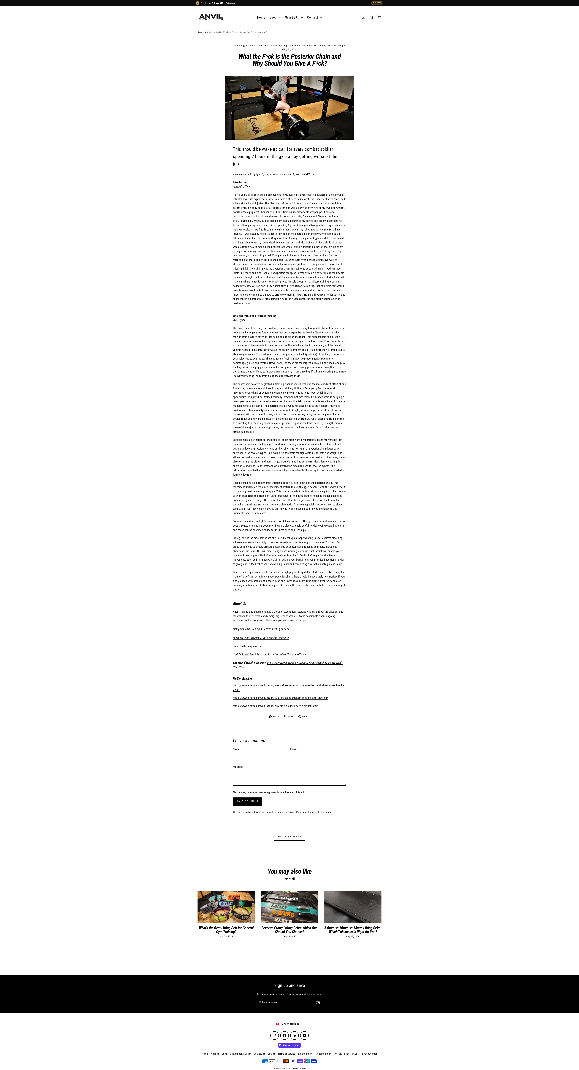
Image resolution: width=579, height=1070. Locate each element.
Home (261, 17)
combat (237, 45)
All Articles (209, 32)
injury (252, 45)
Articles (215, 1053)
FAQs (354, 1053)
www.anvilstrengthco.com (247, 646)
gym (245, 45)
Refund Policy (305, 1053)
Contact (313, 17)
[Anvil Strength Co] (211, 17)
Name (236, 749)
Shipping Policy (323, 1053)
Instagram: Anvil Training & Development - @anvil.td (261, 629)
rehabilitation (309, 45)
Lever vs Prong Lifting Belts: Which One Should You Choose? (289, 930)
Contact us (259, 1053)
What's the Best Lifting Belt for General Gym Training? (226, 930)
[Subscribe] (317, 1002)
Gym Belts (292, 17)
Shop (273, 17)
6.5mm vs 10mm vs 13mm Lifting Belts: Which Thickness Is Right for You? (352, 930)
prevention (294, 45)
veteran (332, 45)
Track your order (368, 1053)
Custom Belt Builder (240, 1053)
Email (293, 749)
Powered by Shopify (300, 1069)
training (322, 45)
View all (289, 879)
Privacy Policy (295, 812)
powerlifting (280, 45)
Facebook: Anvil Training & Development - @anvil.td (261, 637)
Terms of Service (316, 812)
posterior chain (264, 45)
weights (342, 45)
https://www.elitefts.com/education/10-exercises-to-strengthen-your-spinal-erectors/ (280, 697)
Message (238, 766)
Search (271, 1053)
